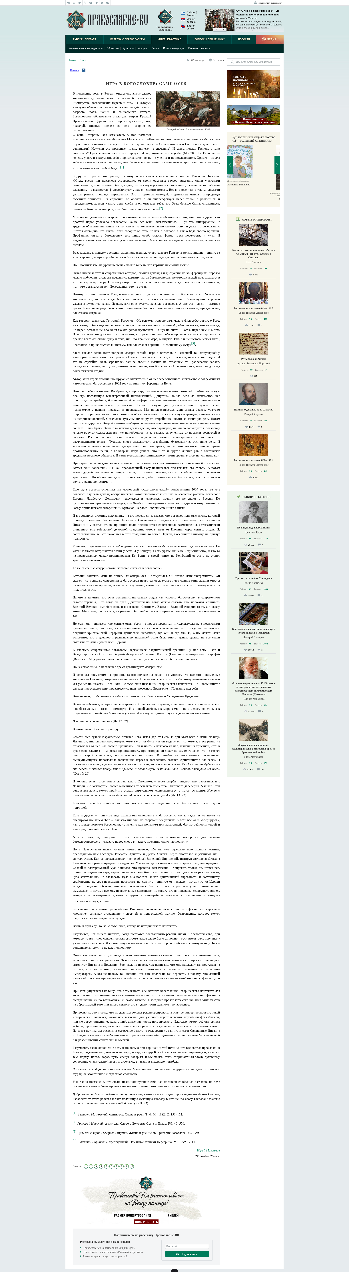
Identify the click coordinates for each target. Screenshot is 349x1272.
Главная (72, 60)
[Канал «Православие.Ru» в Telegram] (96, 2)
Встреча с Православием (127, 39)
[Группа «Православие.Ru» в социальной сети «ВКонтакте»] (68, 2)
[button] (216, 30)
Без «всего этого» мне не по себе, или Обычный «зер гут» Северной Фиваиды (253, 253)
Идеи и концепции (173, 48)
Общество (113, 48)
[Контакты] (108, 2)
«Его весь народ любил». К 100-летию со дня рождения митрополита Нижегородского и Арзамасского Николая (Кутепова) (254, 688)
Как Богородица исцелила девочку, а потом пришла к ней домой (253, 630)
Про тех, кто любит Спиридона (253, 578)
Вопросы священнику (209, 39)
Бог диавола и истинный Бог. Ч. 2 (253, 308)
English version (191, 27)
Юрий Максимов (208, 1150)
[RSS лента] (102, 2)
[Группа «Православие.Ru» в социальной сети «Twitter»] (80, 2)
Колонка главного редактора (86, 48)
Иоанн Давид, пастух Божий (253, 527)
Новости (244, 39)
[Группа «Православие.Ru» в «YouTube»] (91, 2)
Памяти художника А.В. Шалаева (253, 409)
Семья (155, 48)
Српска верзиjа (191, 20)
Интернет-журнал (169, 39)
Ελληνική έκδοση (192, 14)
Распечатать (218, 60)
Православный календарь (165, 28)
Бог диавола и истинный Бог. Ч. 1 (253, 460)
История (143, 48)
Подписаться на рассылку (270, 2)
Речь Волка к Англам (253, 359)
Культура (128, 48)
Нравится (74, 70)
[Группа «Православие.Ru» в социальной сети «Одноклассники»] (74, 2)
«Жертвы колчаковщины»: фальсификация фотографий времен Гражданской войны (253, 748)
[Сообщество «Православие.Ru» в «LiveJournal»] (85, 2)
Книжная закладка (199, 48)
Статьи (83, 60)
